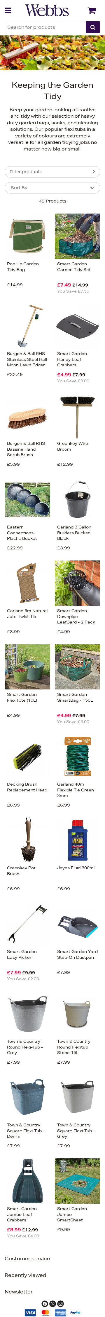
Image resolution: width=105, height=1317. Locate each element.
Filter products (26, 171)
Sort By (19, 187)
